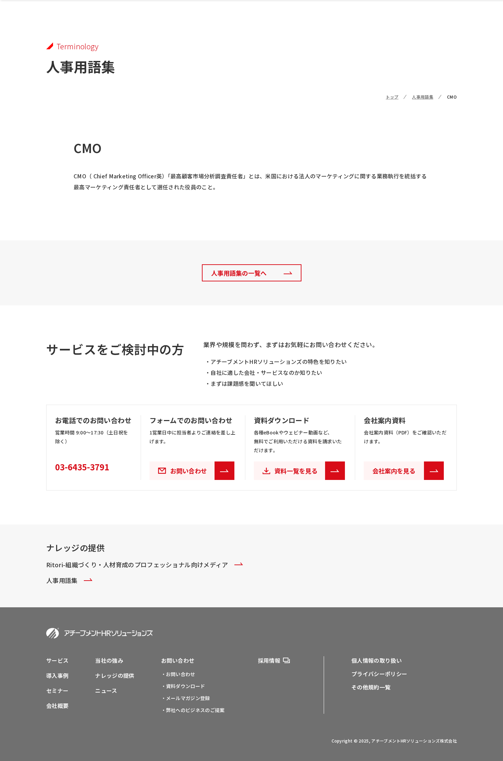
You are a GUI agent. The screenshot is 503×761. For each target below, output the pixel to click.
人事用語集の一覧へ (239, 272)
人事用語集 (422, 97)
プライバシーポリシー (379, 674)
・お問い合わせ (178, 674)
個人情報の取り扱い (376, 660)
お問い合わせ (178, 660)
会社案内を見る (393, 470)
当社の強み (109, 660)
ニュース (106, 690)
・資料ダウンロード (183, 686)
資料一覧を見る (296, 470)
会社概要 (57, 705)
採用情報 (269, 660)
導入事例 (57, 675)
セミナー (57, 690)
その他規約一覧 (370, 687)
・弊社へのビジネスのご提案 (193, 710)
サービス (57, 660)
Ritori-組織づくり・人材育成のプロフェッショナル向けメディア (137, 564)
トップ (392, 97)
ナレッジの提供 (114, 675)
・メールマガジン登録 (185, 698)
